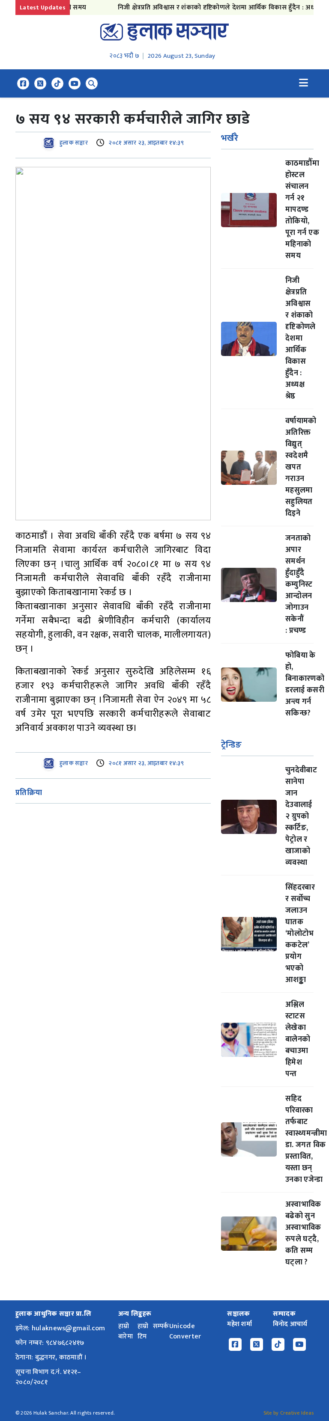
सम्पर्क (161, 1326)
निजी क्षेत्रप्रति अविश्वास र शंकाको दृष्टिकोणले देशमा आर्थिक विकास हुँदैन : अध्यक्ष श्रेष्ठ (212, 7)
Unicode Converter (185, 1331)
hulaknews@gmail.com (68, 1328)
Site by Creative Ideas (288, 1413)
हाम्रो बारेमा (125, 1331)
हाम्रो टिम (143, 1331)
